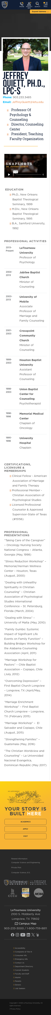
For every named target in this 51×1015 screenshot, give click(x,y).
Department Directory (24, 966)
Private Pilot (16, 867)
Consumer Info (21, 955)
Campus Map (27, 923)
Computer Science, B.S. (20, 872)
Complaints (19, 952)
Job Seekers (20, 988)
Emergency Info (21, 959)
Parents (18, 981)
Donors (18, 985)
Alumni (18, 977)
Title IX (29, 952)
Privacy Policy (15, 1009)
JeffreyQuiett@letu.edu (28, 102)
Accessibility (20, 948)
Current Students (22, 970)
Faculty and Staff (22, 974)
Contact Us (19, 963)
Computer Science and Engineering (25, 862)
